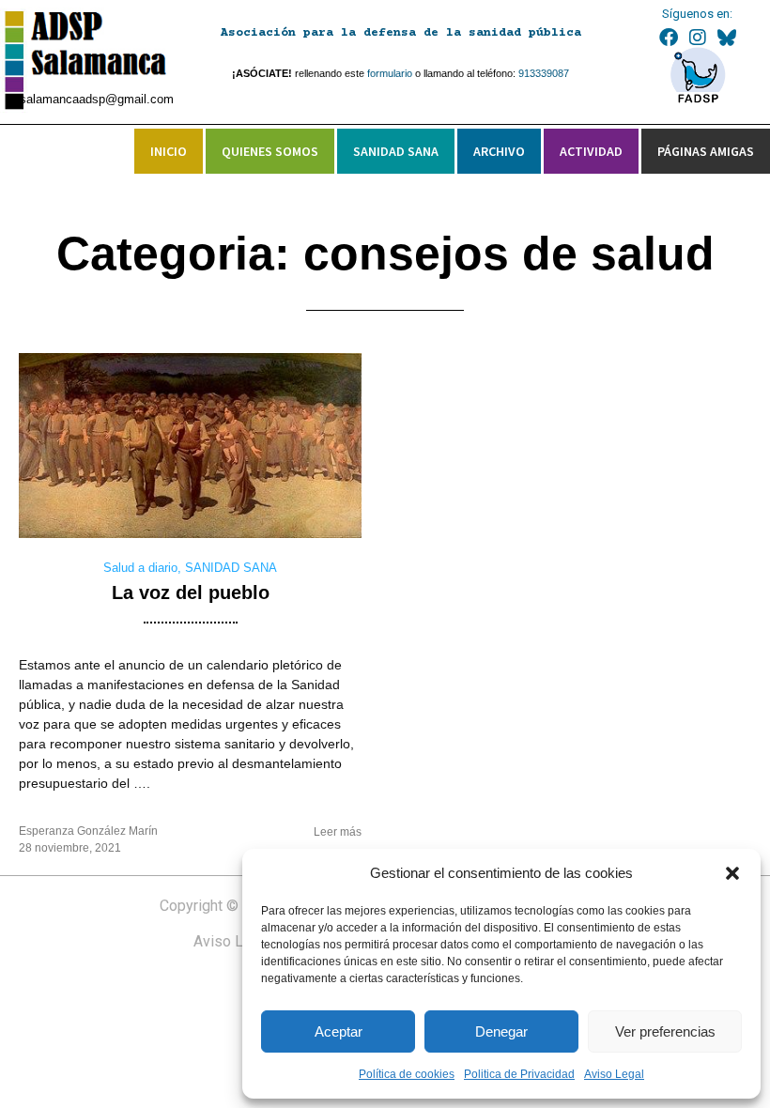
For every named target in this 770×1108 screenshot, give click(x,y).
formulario (389, 73)
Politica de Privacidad (519, 1074)
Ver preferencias (665, 1031)
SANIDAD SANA (231, 568)
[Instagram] (697, 37)
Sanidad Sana (396, 151)
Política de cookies (406, 1074)
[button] (732, 873)
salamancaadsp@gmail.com (97, 99)
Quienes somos (270, 151)
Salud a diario (140, 568)
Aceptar (338, 1031)
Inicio (168, 151)
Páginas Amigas (705, 151)
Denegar (501, 1031)
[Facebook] (668, 37)
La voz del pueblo (191, 592)
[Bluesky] (726, 37)
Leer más (338, 832)
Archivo (499, 151)
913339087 (543, 73)
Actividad (591, 151)
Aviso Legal (614, 1074)
